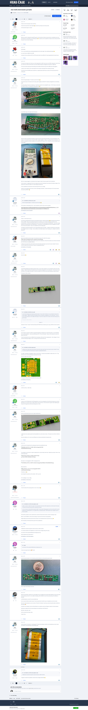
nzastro (15, 597)
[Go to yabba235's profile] (64, 19)
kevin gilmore (14, 12)
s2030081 (15, 506)
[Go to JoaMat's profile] (15, 23)
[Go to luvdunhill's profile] (15, 199)
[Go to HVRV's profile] (72, 19)
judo (15, 40)
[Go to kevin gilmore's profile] (11, 12)
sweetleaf (15, 52)
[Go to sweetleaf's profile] (15, 49)
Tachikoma (15, 674)
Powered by (74, 704)
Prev (13, 683)
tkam (15, 490)
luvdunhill (15, 202)
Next (24, 683)
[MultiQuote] (21, 32)
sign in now (31, 688)
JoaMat (15, 26)
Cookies (15, 704)
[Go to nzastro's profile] (15, 594)
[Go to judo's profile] (15, 37)
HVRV (74, 19)
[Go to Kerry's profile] (15, 63)
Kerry (15, 66)
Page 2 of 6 (30, 683)
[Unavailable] (40, 88)
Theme (11, 704)
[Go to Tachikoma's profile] (15, 671)
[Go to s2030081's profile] (15, 503)
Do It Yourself (26, 12)
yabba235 (67, 19)
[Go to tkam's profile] (15, 487)
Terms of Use (23, 708)
